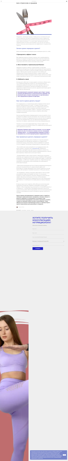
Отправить (37, 248)
